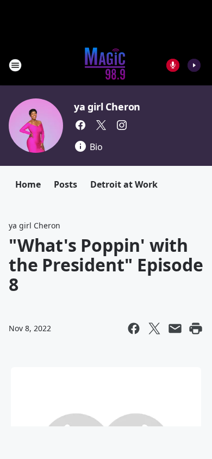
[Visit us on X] (101, 125)
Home (28, 184)
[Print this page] (195, 328)
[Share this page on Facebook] (133, 328)
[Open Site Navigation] (15, 65)
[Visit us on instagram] (121, 125)
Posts (65, 184)
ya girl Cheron (107, 106)
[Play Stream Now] (194, 65)
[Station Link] (106, 65)
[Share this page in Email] (175, 328)
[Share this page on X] (154, 328)
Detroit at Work (124, 184)
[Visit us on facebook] (80, 125)
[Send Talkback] (172, 65)
